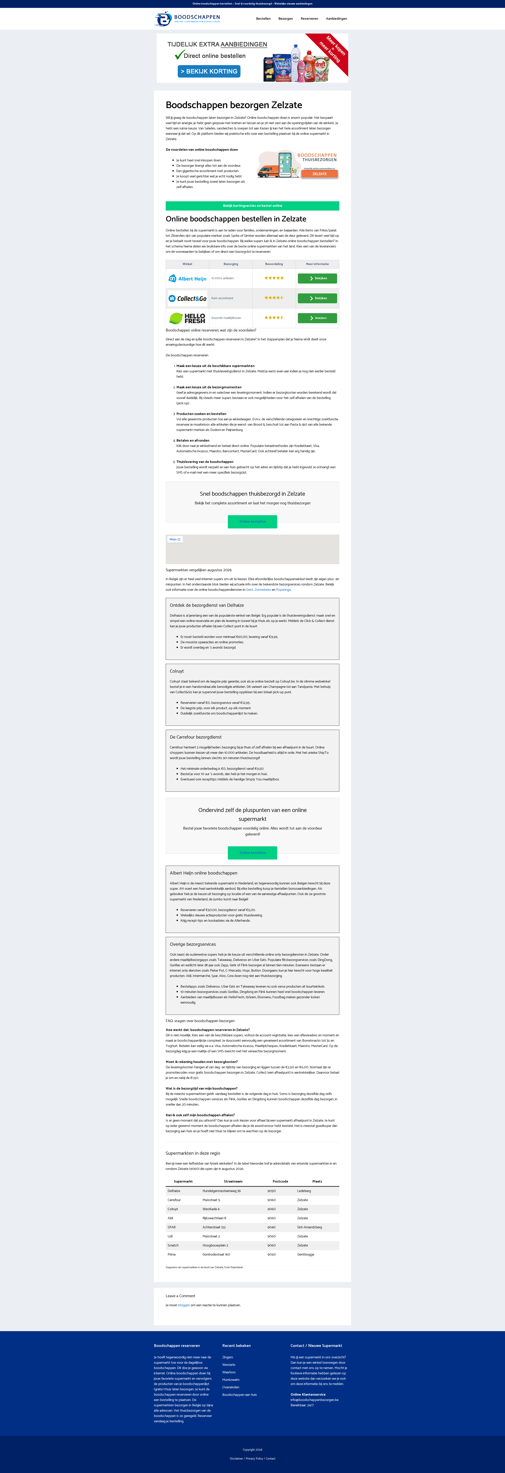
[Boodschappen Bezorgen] (187, 19)
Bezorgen (286, 19)
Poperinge (283, 590)
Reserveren (309, 19)
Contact (270, 1458)
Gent (249, 590)
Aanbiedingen (336, 19)
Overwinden (230, 1387)
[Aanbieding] (252, 82)
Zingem (227, 1357)
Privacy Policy (254, 1458)
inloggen (184, 1305)
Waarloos (229, 1372)
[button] (252, 206)
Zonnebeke (262, 590)
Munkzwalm (230, 1380)
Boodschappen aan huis (239, 1395)
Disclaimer (236, 1458)
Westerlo (228, 1365)
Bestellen (263, 19)
